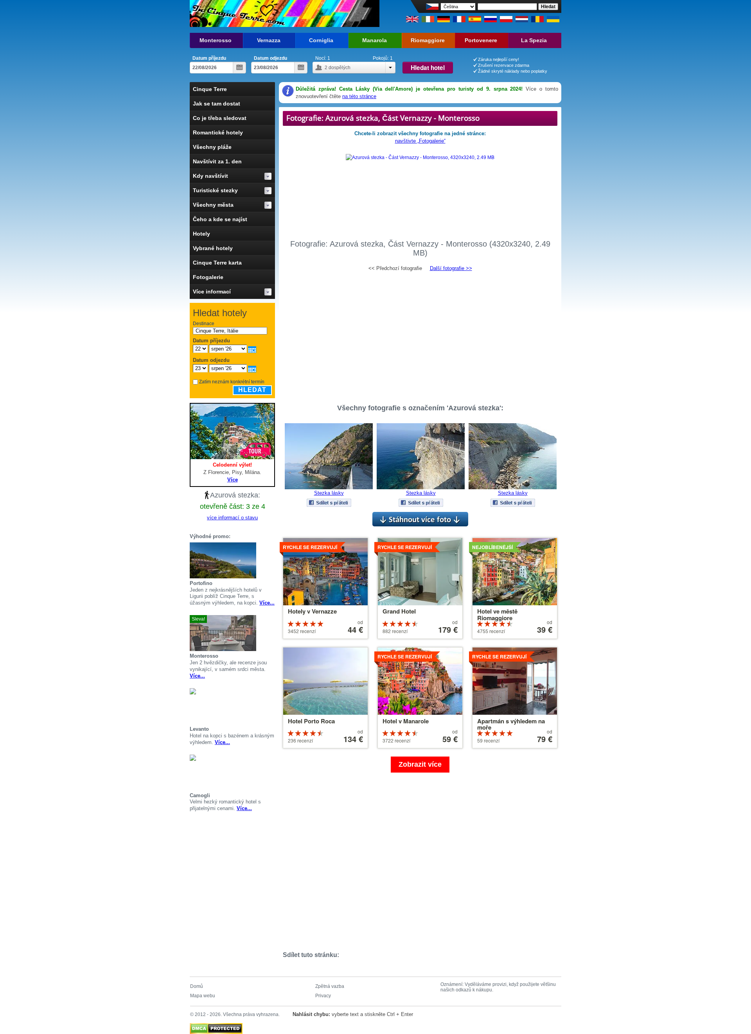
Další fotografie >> (451, 268)
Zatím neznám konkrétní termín (231, 382)
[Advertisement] (420, 334)
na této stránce (359, 96)
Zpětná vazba (329, 986)
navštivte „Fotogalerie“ (420, 141)
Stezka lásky (329, 493)
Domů (196, 986)
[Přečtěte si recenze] (262, 560)
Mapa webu (202, 995)
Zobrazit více (420, 764)
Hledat (252, 389)
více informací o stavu (232, 518)
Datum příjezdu (209, 58)
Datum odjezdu (270, 58)
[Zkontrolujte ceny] (272, 560)
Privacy (323, 995)
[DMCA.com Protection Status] (216, 1026)
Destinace (203, 323)
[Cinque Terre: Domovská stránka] (238, 13)
